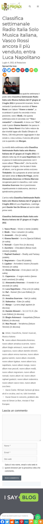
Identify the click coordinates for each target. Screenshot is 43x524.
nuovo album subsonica (27, 379)
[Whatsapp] (36, 70)
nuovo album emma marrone (14, 354)
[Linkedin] (18, 70)
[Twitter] (9, 70)
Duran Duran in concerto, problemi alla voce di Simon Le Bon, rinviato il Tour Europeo (20, 400)
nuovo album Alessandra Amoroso (20, 340)
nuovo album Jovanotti (25, 358)
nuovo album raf (16, 376)
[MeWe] (27, 70)
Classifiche (16, 333)
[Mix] (31, 70)
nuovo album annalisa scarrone (15, 344)
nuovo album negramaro (12, 372)
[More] (5, 75)
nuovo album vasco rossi (13, 383)
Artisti (7, 333)
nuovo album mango (20, 365)
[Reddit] (13, 70)
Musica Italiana (8, 337)
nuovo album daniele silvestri (24, 351)
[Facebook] (5, 70)
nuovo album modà (27, 368)
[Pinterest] (22, 70)
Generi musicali (29, 333)
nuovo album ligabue (11, 361)
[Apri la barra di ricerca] (30, 6)
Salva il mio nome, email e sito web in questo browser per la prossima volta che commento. (22, 468)
